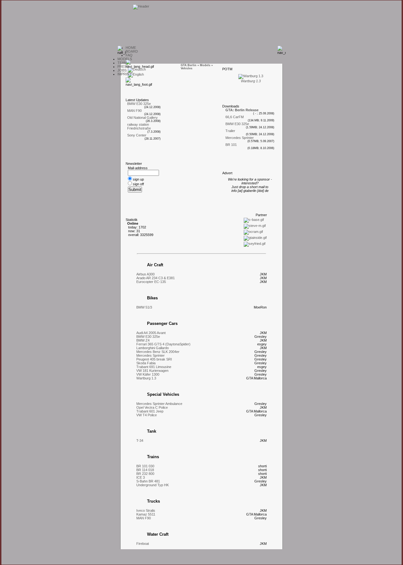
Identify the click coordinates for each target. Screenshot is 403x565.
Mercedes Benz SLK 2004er (157, 352)
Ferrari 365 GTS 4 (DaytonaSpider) (163, 344)
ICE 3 (140, 477)
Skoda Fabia (146, 363)
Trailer (230, 131)
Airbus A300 (145, 274)
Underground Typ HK (152, 485)
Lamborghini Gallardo (152, 348)
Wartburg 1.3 (146, 378)
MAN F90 (134, 110)
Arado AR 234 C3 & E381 (155, 278)
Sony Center (136, 135)
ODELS (124, 59)
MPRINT (124, 74)
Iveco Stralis (145, 510)
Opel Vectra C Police (152, 407)
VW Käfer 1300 (147, 374)
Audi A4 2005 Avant (151, 333)
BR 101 (231, 145)
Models (205, 65)
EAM (122, 63)
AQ (129, 55)
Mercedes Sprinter (239, 138)
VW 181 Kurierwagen (152, 370)
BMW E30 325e (139, 104)
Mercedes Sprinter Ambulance (159, 404)
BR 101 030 (145, 466)
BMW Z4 (143, 340)
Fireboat (142, 543)
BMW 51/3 (144, 307)
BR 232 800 (145, 474)
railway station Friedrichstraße (139, 126)
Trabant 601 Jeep (149, 411)
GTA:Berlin (188, 65)
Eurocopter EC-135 (151, 282)
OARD (132, 51)
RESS (123, 66)
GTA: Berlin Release (241, 110)
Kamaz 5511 (145, 514)
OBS (122, 70)
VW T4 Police (146, 415)
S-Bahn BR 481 (148, 481)
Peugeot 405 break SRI (154, 359)
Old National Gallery (142, 117)
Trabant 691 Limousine (153, 367)
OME (131, 47)
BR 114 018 (145, 470)
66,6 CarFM (234, 117)
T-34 (139, 440)
